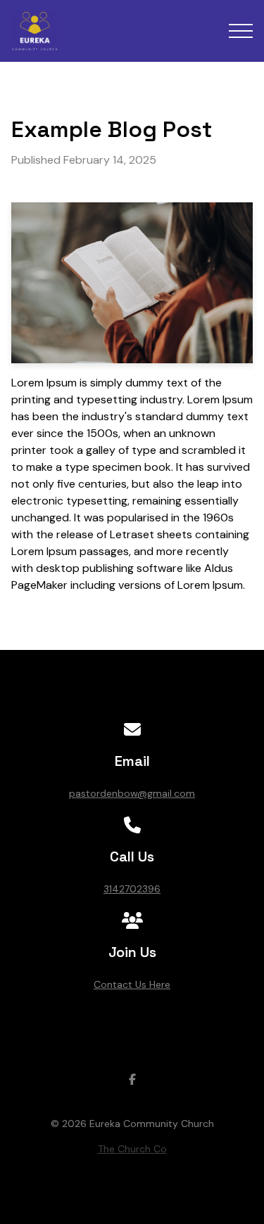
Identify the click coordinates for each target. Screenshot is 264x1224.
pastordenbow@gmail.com (132, 793)
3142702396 (132, 889)
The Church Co (132, 1148)
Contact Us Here (132, 984)
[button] (241, 31)
